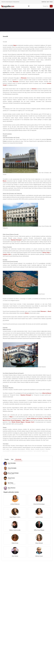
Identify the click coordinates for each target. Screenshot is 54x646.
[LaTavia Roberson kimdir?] (14, 499)
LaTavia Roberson (15, 504)
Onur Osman (15, 556)
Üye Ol (48, 1)
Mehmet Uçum (39, 556)
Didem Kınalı (15, 543)
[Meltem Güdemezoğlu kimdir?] (14, 525)
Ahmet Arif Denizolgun (39, 504)
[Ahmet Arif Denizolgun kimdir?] (39, 499)
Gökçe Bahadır (39, 543)
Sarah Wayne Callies (15, 517)
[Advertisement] (27, 20)
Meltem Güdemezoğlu (14, 530)
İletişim (51, 1)
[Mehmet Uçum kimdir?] (39, 551)
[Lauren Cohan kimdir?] (39, 512)
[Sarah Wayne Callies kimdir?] (14, 512)
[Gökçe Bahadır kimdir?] (39, 538)
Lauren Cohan (39, 517)
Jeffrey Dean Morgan (39, 530)
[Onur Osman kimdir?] (14, 551)
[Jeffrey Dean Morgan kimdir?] (39, 525)
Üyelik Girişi (44, 1)
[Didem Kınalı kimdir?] (14, 538)
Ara (51, 6)
